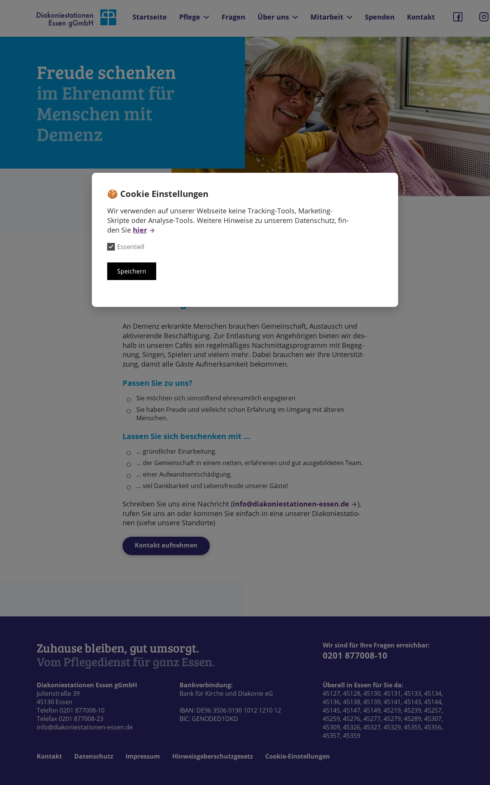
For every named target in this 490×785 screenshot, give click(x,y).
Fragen (233, 16)
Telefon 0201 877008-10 (71, 710)
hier (140, 229)
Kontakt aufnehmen (166, 545)
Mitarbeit (326, 16)
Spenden (380, 16)
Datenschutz (93, 756)
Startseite (149, 16)
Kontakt (421, 16)
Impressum (143, 756)
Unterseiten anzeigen (206, 17)
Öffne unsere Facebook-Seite (458, 17)
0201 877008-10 (355, 655)
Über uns (273, 16)
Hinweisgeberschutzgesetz (212, 756)
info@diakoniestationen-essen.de (291, 503)
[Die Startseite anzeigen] (77, 18)
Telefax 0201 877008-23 (70, 719)
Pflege (189, 16)
